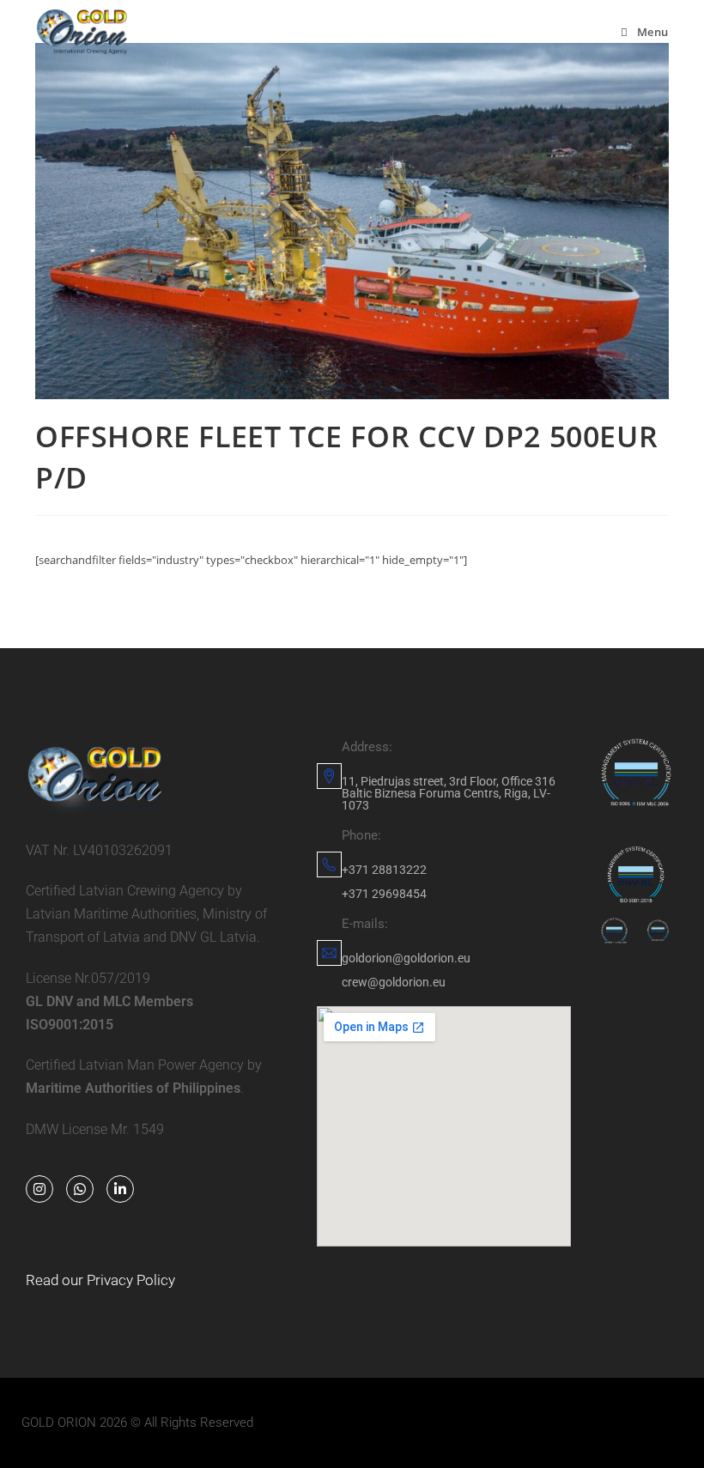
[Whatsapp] (80, 1189)
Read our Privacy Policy (100, 1280)
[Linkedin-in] (120, 1189)
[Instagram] (39, 1189)
